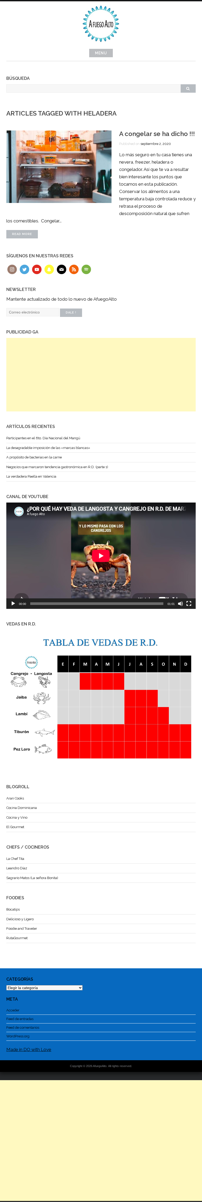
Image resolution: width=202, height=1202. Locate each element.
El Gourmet (15, 827)
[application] (101, 556)
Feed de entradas (19, 1019)
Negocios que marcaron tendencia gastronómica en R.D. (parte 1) (57, 467)
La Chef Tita (15, 859)
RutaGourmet (17, 938)
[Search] (188, 88)
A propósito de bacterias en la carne (34, 457)
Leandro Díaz (16, 868)
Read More (22, 234)
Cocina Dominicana (21, 808)
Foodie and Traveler (21, 929)
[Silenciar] (180, 603)
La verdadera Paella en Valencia (31, 476)
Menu (101, 53)
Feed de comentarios (22, 1027)
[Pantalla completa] (188, 603)
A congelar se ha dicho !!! (157, 134)
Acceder (12, 1010)
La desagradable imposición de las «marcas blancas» (48, 448)
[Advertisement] (101, 374)
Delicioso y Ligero (20, 919)
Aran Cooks (15, 798)
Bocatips (13, 909)
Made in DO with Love (28, 1049)
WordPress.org (17, 1036)
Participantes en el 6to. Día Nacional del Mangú (43, 438)
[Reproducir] (13, 603)
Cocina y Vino (16, 817)
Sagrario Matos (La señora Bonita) (32, 878)
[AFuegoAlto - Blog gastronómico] (101, 45)
